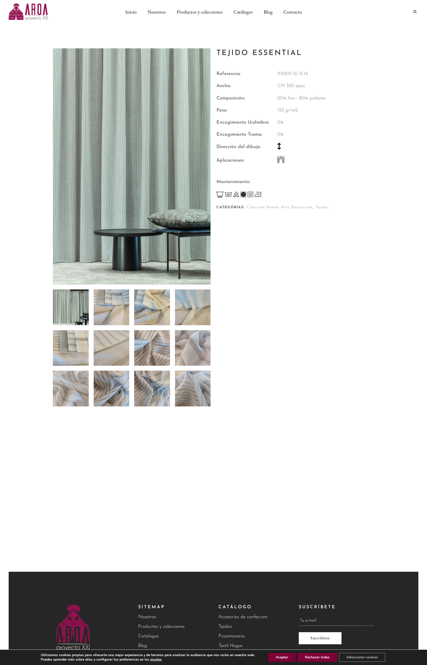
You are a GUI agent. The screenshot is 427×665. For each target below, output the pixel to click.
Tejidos (322, 207)
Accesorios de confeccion (242, 617)
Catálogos (148, 636)
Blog (142, 646)
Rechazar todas (317, 657)
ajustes (156, 659)
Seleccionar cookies (362, 657)
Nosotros (147, 617)
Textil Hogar (230, 646)
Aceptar (282, 657)
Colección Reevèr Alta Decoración (279, 207)
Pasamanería (231, 636)
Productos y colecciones (161, 626)
